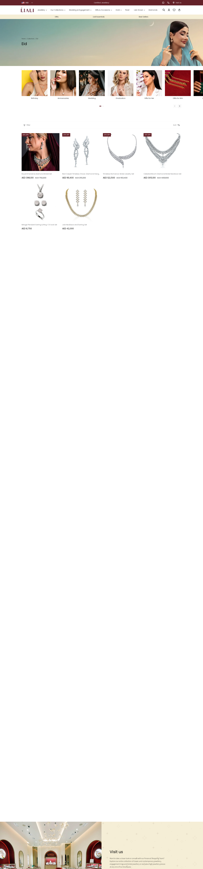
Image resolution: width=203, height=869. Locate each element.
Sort (174, 125)
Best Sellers (143, 17)
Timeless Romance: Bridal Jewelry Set (118, 174)
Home (24, 39)
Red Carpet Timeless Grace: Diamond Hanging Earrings (81, 174)
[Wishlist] (174, 10)
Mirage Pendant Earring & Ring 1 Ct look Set (39, 225)
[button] (42, 10)
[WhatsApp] (163, 3)
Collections (30, 39)
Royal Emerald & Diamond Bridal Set (37, 174)
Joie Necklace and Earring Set (74, 225)
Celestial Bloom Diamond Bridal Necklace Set (162, 174)
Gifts (57, 17)
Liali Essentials (99, 17)
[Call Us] (168, 3)
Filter (28, 125)
